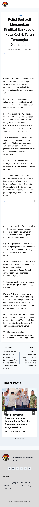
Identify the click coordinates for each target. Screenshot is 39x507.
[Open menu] (35, 4)
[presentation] (19, 399)
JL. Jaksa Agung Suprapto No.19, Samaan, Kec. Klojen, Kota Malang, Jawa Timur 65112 (19, 485)
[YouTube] (17, 468)
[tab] (15, 438)
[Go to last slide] (5, 412)
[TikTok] (25, 468)
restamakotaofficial (15, 50)
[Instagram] (13, 468)
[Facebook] (21, 468)
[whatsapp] (29, 468)
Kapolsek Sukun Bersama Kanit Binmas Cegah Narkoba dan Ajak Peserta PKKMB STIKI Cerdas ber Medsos (10, 358)
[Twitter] (9, 468)
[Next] (33, 412)
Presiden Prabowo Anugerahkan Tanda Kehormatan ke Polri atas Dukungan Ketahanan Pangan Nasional (17, 421)
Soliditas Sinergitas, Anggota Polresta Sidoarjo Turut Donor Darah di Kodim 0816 (29, 357)
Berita (19, 15)
